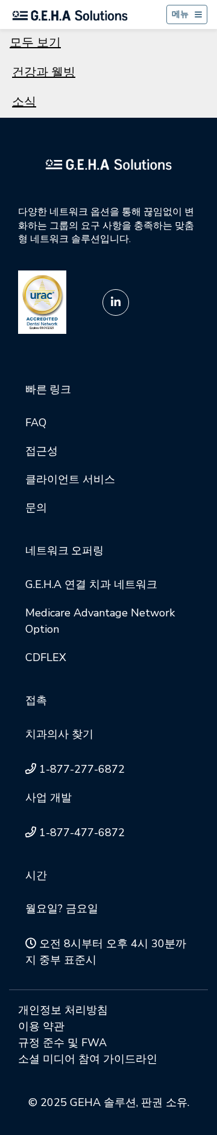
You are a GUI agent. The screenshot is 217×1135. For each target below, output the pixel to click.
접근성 (41, 451)
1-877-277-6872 (82, 769)
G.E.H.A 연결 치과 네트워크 (91, 584)
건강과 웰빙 (43, 72)
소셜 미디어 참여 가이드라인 (87, 1059)
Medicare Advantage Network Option (100, 621)
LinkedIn (115, 302)
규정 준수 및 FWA (62, 1042)
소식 (24, 102)
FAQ (35, 422)
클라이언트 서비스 (70, 479)
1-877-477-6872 (82, 832)
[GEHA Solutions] (108, 163)
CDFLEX (45, 657)
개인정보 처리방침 (63, 1010)
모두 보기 (35, 42)
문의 (36, 507)
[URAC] (42, 301)
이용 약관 (41, 1026)
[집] (70, 14)
